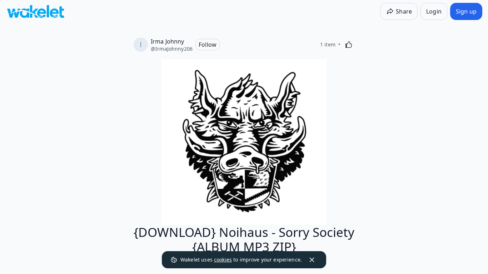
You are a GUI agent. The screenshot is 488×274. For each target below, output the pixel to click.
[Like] (348, 44)
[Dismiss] (312, 259)
